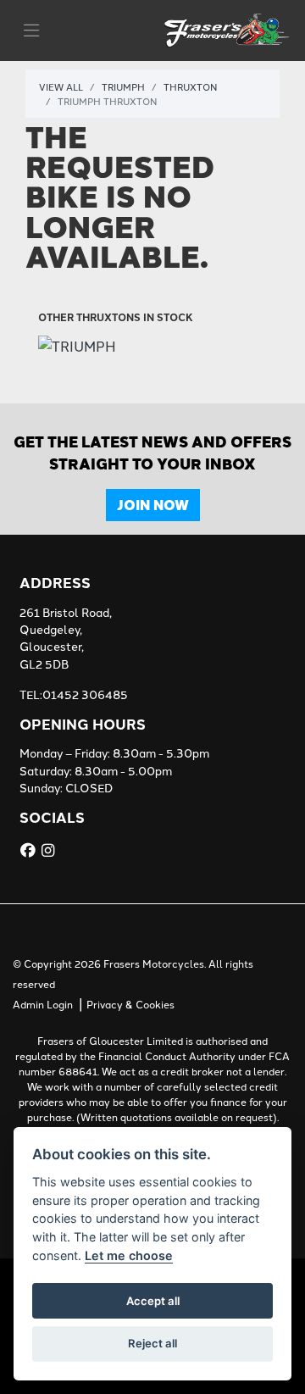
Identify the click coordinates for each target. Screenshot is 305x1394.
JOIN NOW (153, 504)
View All (61, 86)
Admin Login (43, 1004)
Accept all (153, 1301)
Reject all (152, 1343)
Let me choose (129, 1255)
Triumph (123, 86)
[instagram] (50, 850)
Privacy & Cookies (130, 1004)
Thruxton (190, 86)
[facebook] (30, 850)
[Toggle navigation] (31, 30)
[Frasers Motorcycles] (227, 28)
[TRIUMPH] (77, 346)
